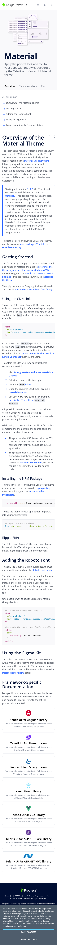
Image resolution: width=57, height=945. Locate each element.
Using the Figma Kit (16, 119)
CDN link (40, 244)
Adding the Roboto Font (18, 113)
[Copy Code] (50, 327)
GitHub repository (11, 247)
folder (26, 384)
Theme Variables (28, 86)
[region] (28, 925)
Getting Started (14, 108)
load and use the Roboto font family (33, 289)
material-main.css (18, 392)
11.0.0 (30, 189)
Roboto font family (42, 570)
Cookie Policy (27, 921)
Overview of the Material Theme (22, 102)
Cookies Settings (28, 939)
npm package (27, 244)
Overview (9, 86)
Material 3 (10, 195)
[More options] (53, 136)
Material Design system (36, 160)
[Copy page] (49, 136)
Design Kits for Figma (13, 672)
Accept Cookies (28, 932)
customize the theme (31, 462)
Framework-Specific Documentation (24, 125)
